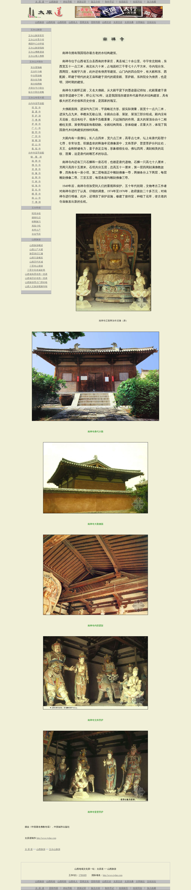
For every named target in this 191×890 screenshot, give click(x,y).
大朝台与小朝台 (36, 88)
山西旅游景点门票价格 (36, 282)
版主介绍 (95, 1)
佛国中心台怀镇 (36, 43)
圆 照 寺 (36, 132)
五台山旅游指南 (36, 47)
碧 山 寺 (36, 144)
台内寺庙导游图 (36, 103)
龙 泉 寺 (36, 169)
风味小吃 (36, 225)
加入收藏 (151, 1)
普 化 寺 (36, 189)
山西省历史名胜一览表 (36, 278)
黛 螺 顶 (36, 140)
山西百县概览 (36, 257)
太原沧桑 (129, 22)
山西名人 (73, 22)
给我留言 (123, 888)
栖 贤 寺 (36, 194)
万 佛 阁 (36, 120)
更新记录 (81, 1)
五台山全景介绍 (36, 39)
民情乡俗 (36, 213)
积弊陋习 (36, 221)
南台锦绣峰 (36, 84)
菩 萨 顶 (36, 115)
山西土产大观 (36, 249)
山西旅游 (53, 1)
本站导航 (67, 1)
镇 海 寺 (36, 185)
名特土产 (36, 230)
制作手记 (109, 1)
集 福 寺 (36, 148)
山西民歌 (61, 22)
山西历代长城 (36, 262)
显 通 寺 (36, 111)
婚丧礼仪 (36, 217)
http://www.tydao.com (46, 838)
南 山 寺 (36, 198)
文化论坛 (151, 22)
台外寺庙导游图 (36, 152)
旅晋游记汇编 (36, 253)
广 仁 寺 (36, 128)
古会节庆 (36, 234)
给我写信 (137, 1)
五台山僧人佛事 (36, 56)
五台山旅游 (54, 849)
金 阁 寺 (36, 177)
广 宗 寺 (36, 136)
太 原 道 (39, 1)
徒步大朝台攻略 (36, 92)
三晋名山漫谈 (36, 266)
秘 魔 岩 (36, 157)
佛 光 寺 (36, 165)
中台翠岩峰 (36, 75)
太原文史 (117, 22)
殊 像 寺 (36, 173)
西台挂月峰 (36, 79)
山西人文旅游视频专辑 (36, 286)
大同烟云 (140, 22)
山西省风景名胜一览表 (36, 274)
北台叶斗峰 (36, 71)
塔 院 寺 (36, 107)
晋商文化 (84, 22)
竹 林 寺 (36, 181)
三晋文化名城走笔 (36, 270)
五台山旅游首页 (36, 35)
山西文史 (106, 22)
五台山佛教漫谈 (36, 52)
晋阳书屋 (95, 22)
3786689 (83, 875)
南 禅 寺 (36, 161)
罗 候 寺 (36, 124)
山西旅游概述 (36, 245)
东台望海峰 (36, 67)
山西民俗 (50, 22)
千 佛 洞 (36, 202)
